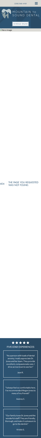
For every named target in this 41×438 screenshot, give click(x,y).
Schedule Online (20, 24)
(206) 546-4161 (20, 3)
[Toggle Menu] (36, 3)
